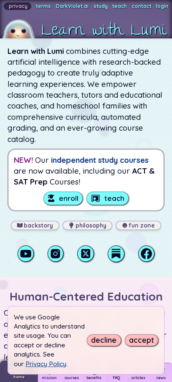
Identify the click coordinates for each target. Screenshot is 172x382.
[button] (83, 19)
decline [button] (103, 340)
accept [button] (141, 340)
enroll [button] (68, 198)
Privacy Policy (45, 363)
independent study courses (100, 160)
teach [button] (114, 198)
